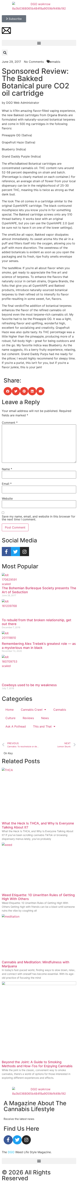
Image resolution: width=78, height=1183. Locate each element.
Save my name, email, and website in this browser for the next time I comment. (38, 518)
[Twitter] (15, 551)
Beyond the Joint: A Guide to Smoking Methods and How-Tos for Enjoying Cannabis (37, 1064)
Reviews (28, 718)
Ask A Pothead (15, 726)
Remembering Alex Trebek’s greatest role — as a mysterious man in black (39, 646)
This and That (42, 726)
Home (9, 709)
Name (7, 469)
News (45, 718)
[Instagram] (24, 551)
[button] (39, 43)
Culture (10, 718)
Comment (10, 422)
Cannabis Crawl (31, 709)
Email (7, 483)
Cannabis (59, 709)
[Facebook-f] (6, 551)
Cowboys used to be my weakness (29, 685)
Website (7, 498)
